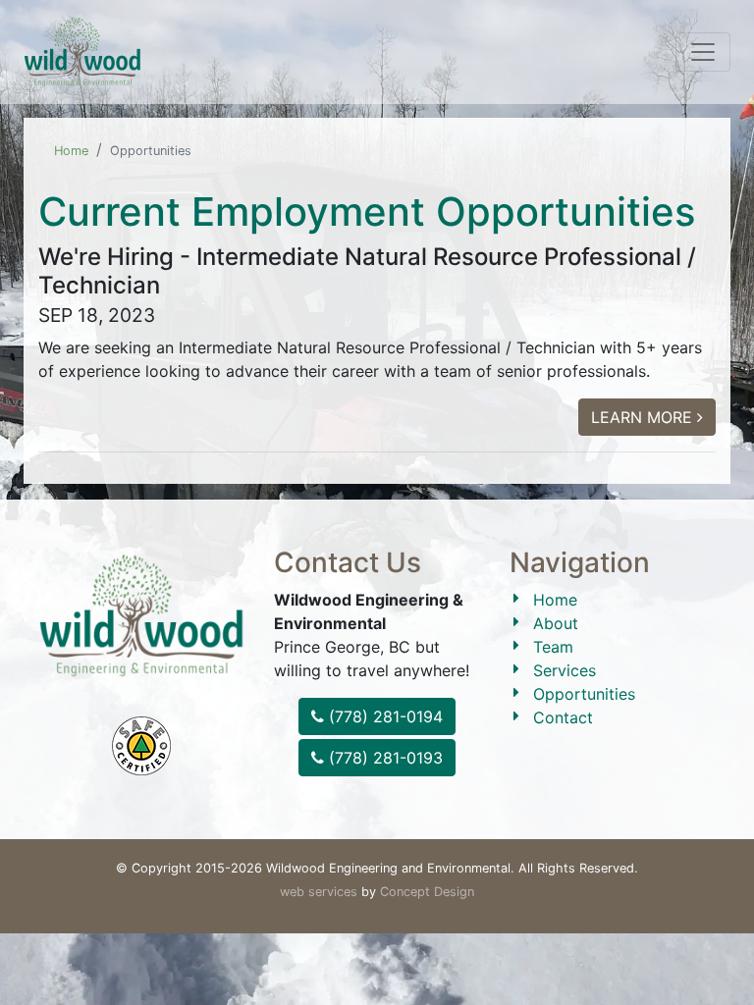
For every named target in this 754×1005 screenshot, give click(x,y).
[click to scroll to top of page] (725, 958)
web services (318, 891)
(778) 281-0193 (383, 757)
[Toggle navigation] (702, 52)
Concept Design (427, 891)
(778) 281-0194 (383, 716)
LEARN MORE (644, 417)
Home (71, 150)
